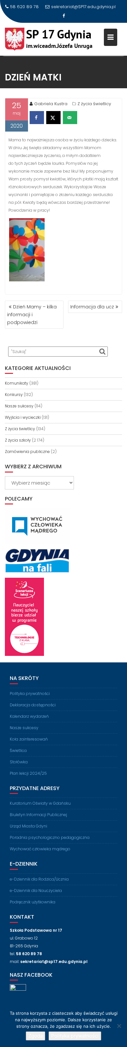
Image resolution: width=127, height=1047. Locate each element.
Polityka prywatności (30, 693)
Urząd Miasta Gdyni (28, 826)
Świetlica (18, 750)
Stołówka (19, 762)
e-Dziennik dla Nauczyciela (36, 890)
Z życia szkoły (18, 440)
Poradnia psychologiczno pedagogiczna (50, 837)
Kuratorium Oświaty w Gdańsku (40, 803)
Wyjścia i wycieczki (23, 417)
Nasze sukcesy (19, 406)
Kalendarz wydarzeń (29, 716)
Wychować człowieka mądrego (40, 849)
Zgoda (35, 1036)
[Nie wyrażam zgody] (119, 1026)
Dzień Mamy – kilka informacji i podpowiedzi (32, 315)
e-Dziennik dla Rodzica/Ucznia (39, 879)
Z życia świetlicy (94, 104)
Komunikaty (16, 383)
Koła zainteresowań (29, 739)
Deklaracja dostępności (33, 705)
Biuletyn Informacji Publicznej (38, 814)
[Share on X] (53, 117)
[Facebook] (63, 16)
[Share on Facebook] (37, 117)
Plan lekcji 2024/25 (28, 773)
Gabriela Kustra (50, 104)
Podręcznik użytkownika (32, 902)
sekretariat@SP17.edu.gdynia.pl (83, 7)
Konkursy (14, 394)
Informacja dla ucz (92, 307)
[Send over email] (70, 117)
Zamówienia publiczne (27, 451)
